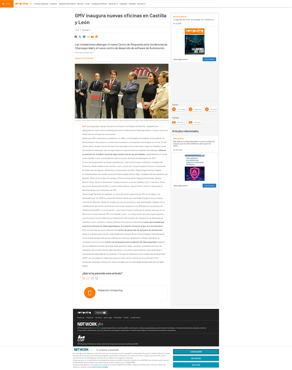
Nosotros (81, 317)
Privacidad (117, 317)
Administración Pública (67, 4)
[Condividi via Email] (92, 36)
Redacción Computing (84, 58)
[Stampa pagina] (96, 36)
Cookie (126, 317)
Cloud (87, 4)
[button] (7, 3)
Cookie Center (135, 317)
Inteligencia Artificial (99, 4)
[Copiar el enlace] (88, 36)
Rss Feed (98, 317)
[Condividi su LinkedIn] (84, 36)
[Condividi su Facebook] (76, 36)
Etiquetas (89, 317)
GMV (84, 126)
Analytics (53, 4)
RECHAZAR (196, 358)
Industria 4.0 (113, 4)
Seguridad (123, 4)
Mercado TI (141, 4)
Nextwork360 (96, 328)
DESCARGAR (209, 59)
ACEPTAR (196, 364)
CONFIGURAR (196, 351)
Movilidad (132, 4)
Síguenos (99, 312)
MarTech (80, 4)
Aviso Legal (108, 317)
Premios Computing (41, 4)
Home (77, 30)
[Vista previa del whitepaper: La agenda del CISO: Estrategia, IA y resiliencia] (194, 41)
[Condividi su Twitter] (80, 36)
